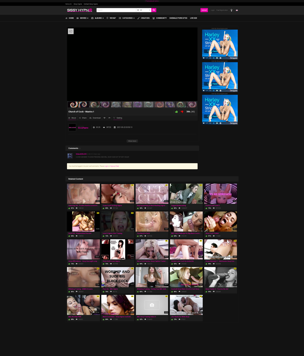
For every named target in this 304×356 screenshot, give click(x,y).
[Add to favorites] (104, 118)
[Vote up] (176, 112)
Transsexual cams (152, 1)
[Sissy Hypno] (80, 10)
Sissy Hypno (78, 4)
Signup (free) (114, 166)
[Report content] (109, 118)
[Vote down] (182, 112)
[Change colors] (231, 10)
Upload (204, 10)
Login (106, 166)
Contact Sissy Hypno (91, 4)
